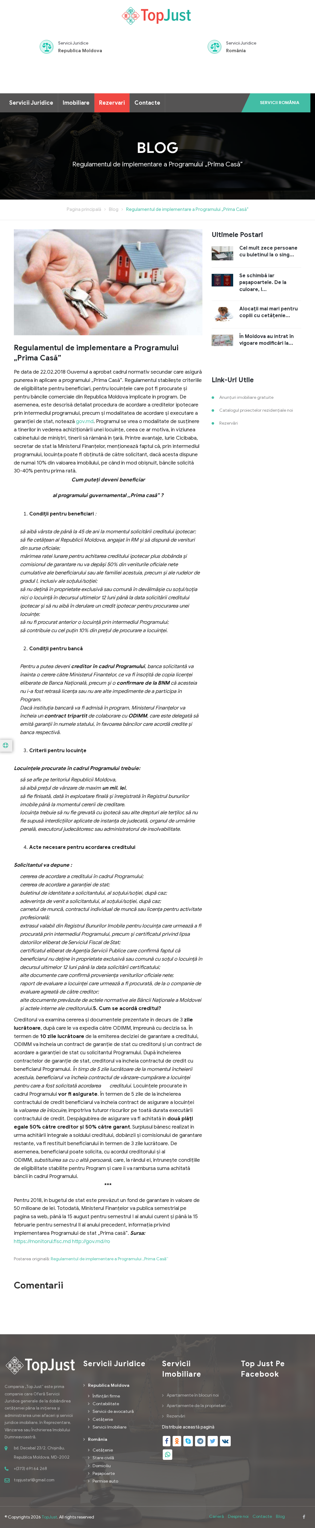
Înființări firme (106, 1396)
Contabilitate (106, 1403)
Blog (113, 209)
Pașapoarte (104, 1473)
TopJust (49, 1517)
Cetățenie (103, 1419)
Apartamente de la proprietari (196, 1405)
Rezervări (228, 423)
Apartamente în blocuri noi (193, 1395)
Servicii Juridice (73, 43)
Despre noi (238, 1516)
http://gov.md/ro (91, 1241)
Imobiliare (76, 102)
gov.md (85, 421)
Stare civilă (103, 1457)
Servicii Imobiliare (109, 1427)
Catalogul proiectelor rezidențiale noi (256, 410)
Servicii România (279, 102)
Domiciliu (102, 1465)
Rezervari (112, 102)
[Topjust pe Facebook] (304, 1517)
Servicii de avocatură (113, 1411)
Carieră (216, 1516)
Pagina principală (84, 209)
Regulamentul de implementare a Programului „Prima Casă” (187, 209)
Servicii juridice (31, 102)
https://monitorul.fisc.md (42, 1241)
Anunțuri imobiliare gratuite (246, 397)
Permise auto (105, 1481)
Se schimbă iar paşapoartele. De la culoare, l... (262, 283)
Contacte (147, 102)
